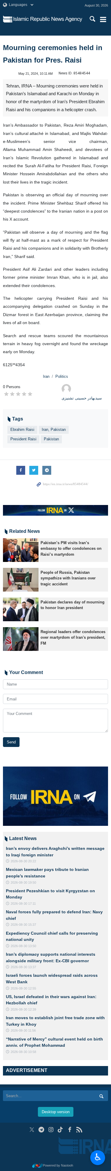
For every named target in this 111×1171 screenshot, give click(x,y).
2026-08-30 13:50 (23, 946)
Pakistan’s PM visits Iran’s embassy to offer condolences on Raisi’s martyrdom (71, 548)
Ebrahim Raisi (22, 429)
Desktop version (56, 1112)
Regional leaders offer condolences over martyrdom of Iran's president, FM (73, 637)
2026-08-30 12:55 (23, 988)
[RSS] (79, 1130)
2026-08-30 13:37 (23, 967)
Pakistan (51, 439)
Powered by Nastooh (58, 1165)
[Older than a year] (20, 550)
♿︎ (98, 1157)
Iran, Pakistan (54, 429)
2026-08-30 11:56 (23, 1030)
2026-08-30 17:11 (23, 903)
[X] (32, 1130)
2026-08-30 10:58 (23, 1052)
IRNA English (47, 19)
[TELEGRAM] (41, 1130)
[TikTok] (60, 1130)
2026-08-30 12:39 (23, 1009)
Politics (61, 376)
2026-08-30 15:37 (23, 924)
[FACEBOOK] (70, 1130)
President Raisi (23, 439)
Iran (46, 376)
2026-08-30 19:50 (23, 882)
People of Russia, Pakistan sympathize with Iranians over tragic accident (68, 578)
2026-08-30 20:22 (23, 861)
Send (11, 742)
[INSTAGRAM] (51, 1130)
